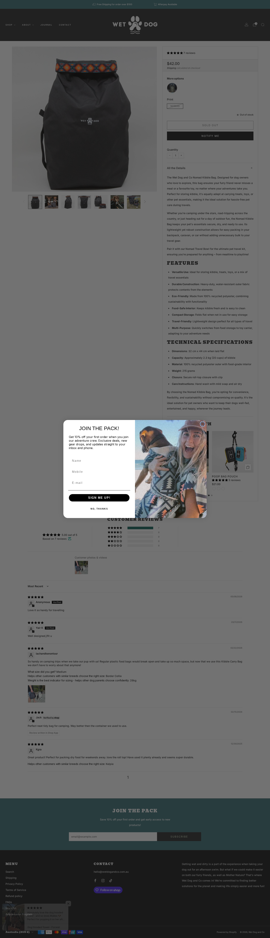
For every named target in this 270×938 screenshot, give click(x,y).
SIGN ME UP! (99, 497)
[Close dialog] (202, 424)
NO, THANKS (99, 509)
